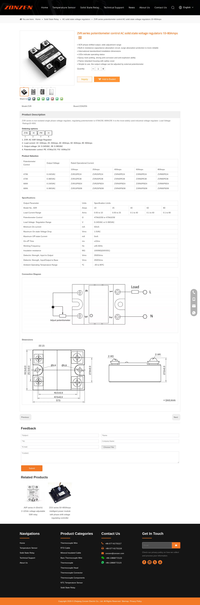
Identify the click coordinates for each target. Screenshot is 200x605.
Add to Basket (109, 79)
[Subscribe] (176, 545)
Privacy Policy (136, 601)
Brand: (76, 106)
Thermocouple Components (73, 578)
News (132, 7)
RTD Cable (65, 548)
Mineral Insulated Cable (71, 553)
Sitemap (125, 601)
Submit (32, 468)
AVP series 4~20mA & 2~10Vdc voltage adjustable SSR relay (33, 510)
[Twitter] (155, 562)
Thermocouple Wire (69, 543)
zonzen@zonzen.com (114, 553)
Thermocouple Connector (72, 573)
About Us (144, 7)
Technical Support (114, 7)
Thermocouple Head (69, 568)
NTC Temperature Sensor (72, 583)
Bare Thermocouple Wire (71, 558)
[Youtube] (160, 562)
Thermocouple (67, 563)
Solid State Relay (89, 7)
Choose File (109, 447)
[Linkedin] (149, 562)
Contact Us (161, 7)
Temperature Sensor (64, 7)
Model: (25, 106)
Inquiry (84, 79)
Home (44, 7)
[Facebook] (144, 562)
